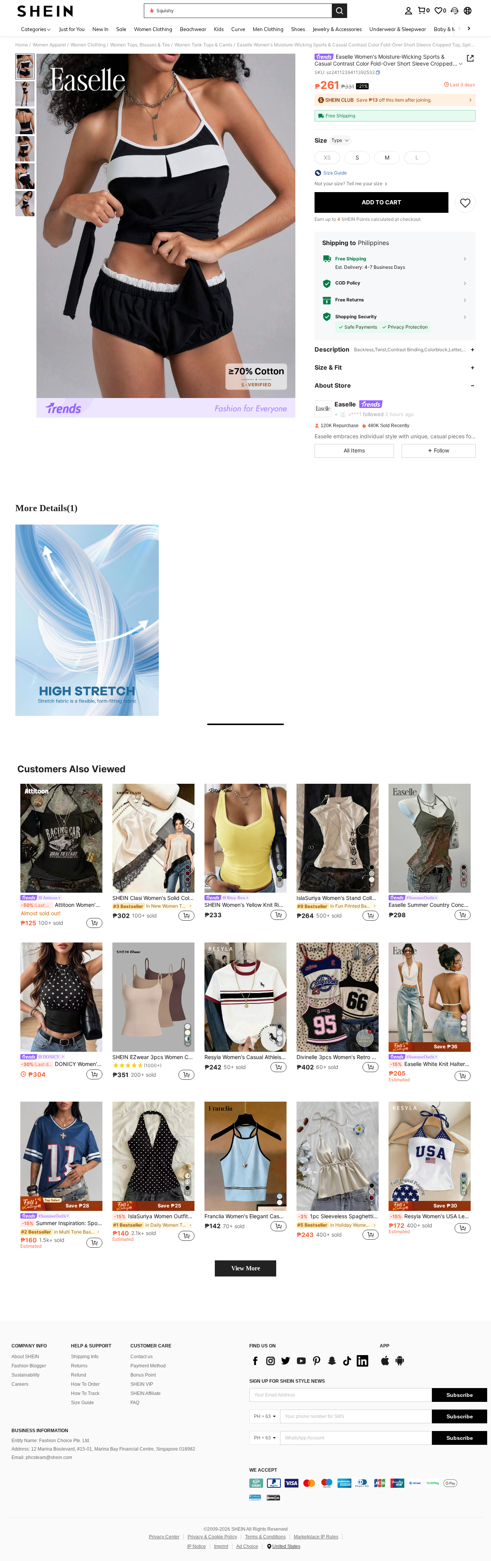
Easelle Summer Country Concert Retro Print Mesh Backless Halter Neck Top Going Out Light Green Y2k (430, 905)
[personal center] (408, 10)
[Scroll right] (468, 28)
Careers (20, 1384)
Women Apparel (49, 45)
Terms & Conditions (265, 1537)
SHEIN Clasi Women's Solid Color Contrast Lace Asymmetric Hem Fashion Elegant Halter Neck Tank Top (153, 898)
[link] (423, 10)
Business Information (40, 1430)
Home (21, 45)
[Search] (339, 10)
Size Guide (82, 1402)
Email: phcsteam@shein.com (42, 1457)
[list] (310, 1361)
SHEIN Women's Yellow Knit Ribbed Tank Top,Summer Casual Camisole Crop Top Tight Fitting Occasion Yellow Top (245, 905)
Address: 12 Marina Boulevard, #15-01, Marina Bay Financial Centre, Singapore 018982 (103, 1449)
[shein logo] (45, 10)
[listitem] (61, 857)
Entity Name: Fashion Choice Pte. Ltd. (51, 1440)
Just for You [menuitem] (72, 29)
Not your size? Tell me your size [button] (349, 183)
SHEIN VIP (141, 1384)
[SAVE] (465, 202)
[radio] (327, 157)
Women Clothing (88, 45)
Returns (79, 1366)
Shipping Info (85, 1356)
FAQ (134, 1402)
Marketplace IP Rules (316, 1537)
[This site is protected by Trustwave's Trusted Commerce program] (255, 1497)
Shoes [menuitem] (298, 29)
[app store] (385, 1364)
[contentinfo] (368, 1483)
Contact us (141, 1356)
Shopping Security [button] (356, 316)
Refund (78, 1375)
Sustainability (26, 1375)
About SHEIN (25, 1356)
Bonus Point (143, 1375)
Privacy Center (164, 1537)
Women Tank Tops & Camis (203, 45)
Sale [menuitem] (121, 29)
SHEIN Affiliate (145, 1393)
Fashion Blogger (29, 1366)
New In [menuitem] (100, 29)
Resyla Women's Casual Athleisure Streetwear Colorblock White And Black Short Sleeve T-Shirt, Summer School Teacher (245, 1057)
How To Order (85, 1384)
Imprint (221, 1546)
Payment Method (148, 1366)
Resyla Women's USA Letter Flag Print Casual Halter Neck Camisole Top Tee (430, 1216)
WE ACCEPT (263, 1470)
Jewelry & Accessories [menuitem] (337, 29)
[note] (430, 1047)
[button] (454, 10)
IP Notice (196, 1546)
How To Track (85, 1393)
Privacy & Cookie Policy (212, 1537)
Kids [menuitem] (219, 29)
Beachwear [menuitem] (193, 29)
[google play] (399, 1364)
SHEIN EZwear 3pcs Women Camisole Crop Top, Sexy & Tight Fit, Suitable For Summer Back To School (153, 1057)
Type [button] (336, 140)
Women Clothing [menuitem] (153, 29)
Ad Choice (247, 1546)
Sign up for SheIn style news (287, 1381)
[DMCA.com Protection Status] (273, 1497)
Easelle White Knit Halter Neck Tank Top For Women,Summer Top (430, 1064)
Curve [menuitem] (238, 29)
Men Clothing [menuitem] (268, 29)
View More (245, 1268)
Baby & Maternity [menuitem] (454, 29)
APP (384, 1346)
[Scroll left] (459, 28)
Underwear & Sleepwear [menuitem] (397, 29)
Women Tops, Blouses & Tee (140, 45)
